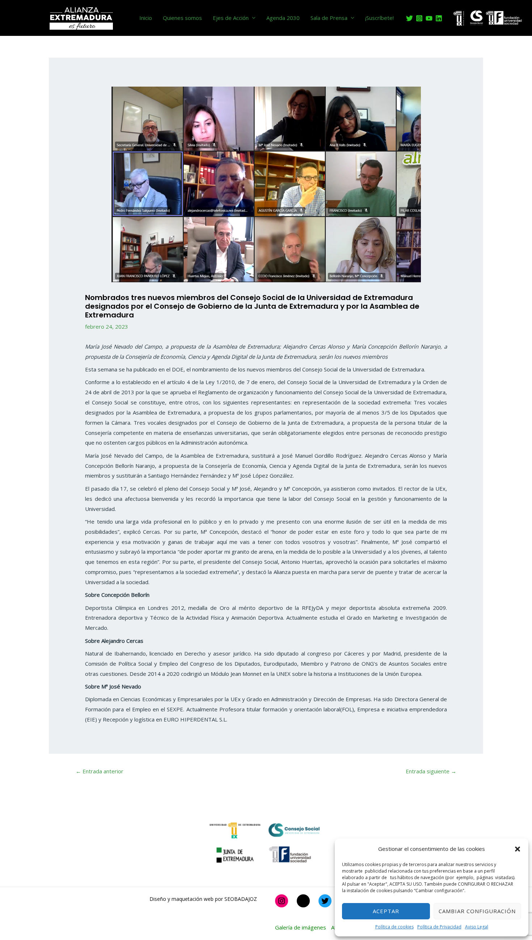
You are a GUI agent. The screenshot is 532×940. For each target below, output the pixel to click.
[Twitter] (409, 18)
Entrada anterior (99, 771)
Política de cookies (394, 927)
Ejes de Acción (231, 17)
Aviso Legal (476, 927)
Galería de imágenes (300, 927)
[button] (517, 849)
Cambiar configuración (477, 911)
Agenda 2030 (283, 17)
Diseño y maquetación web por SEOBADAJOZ (203, 898)
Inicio (145, 17)
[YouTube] (429, 18)
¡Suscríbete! (379, 17)
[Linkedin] (438, 18)
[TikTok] (303, 900)
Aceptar (386, 911)
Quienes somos (182, 17)
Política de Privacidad (439, 927)
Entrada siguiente (431, 771)
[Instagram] (419, 18)
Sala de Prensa (329, 17)
